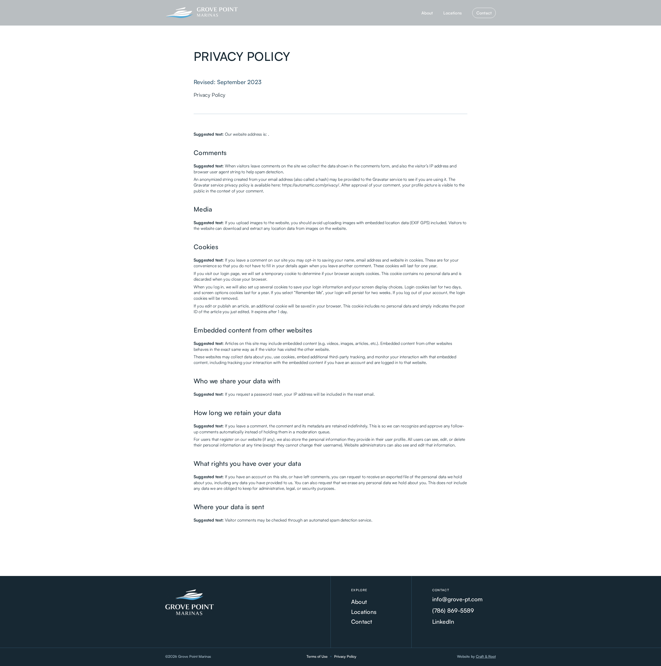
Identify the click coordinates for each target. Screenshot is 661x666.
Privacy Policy (345, 656)
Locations (452, 12)
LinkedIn (443, 621)
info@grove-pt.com (457, 599)
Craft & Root (486, 656)
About (427, 12)
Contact (484, 12)
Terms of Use (317, 656)
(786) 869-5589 (453, 610)
